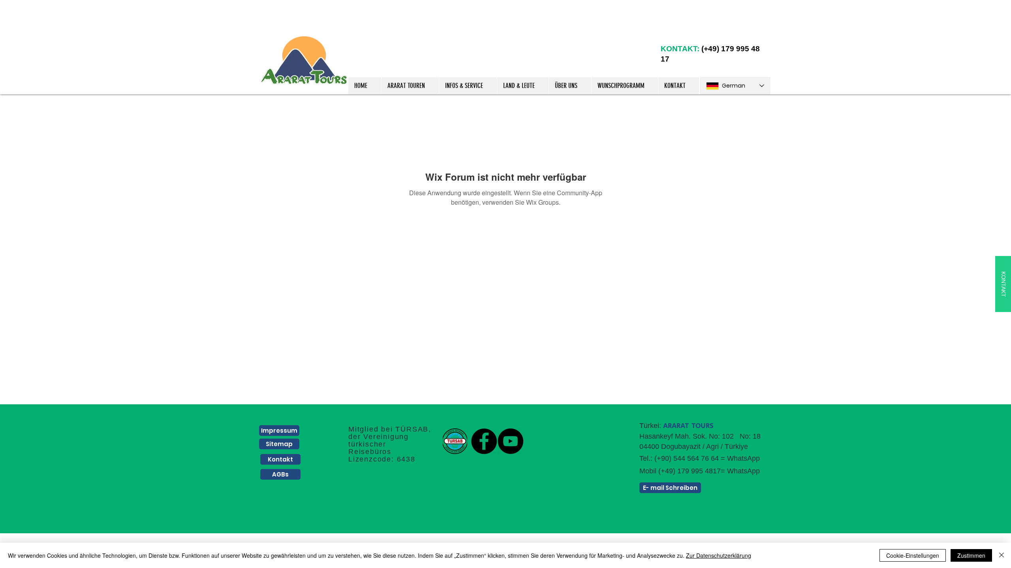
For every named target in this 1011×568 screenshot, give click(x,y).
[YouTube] (510, 441)
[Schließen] (1001, 555)
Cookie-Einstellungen (912, 555)
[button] (410, 85)
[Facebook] (484, 441)
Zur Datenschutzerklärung (718, 555)
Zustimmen (971, 555)
